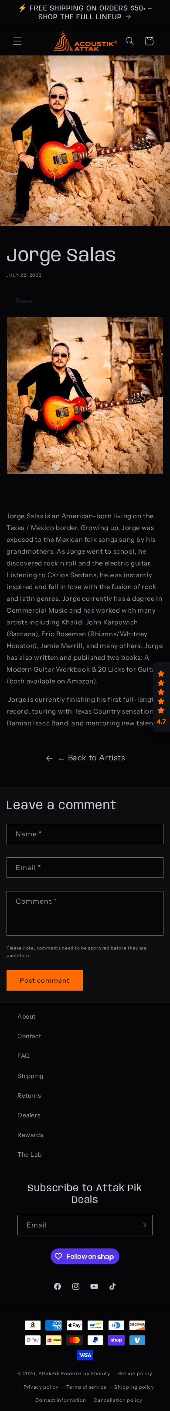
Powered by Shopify (85, 1373)
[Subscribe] (142, 1225)
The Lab (29, 1154)
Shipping (30, 1076)
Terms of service (86, 1387)
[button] (17, 41)
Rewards (30, 1135)
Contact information (60, 1400)
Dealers (29, 1115)
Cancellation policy (118, 1400)
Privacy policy (41, 1387)
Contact (29, 1036)
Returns (29, 1095)
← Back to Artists (91, 758)
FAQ (23, 1056)
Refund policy (135, 1373)
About (26, 1016)
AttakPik (49, 1373)
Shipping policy (134, 1387)
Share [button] (24, 301)
